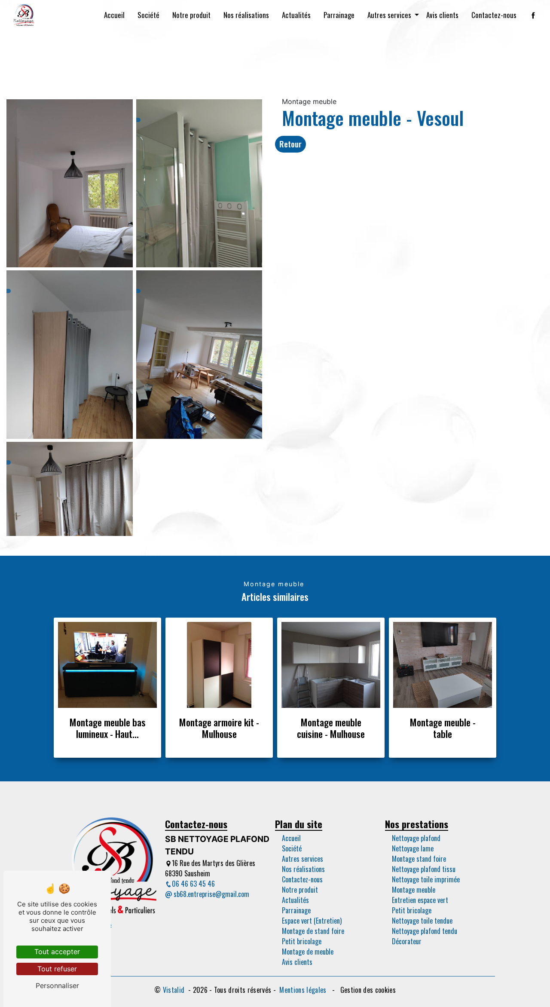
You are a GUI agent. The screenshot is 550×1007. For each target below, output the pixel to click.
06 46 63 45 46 (193, 883)
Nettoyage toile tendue (422, 920)
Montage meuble (413, 890)
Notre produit (191, 14)
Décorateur (407, 941)
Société (148, 14)
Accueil (114, 14)
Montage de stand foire (313, 931)
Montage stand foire (419, 859)
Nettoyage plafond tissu (423, 869)
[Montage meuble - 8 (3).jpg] (69, 181)
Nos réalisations (246, 14)
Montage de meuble (307, 951)
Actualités (296, 14)
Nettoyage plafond (416, 838)
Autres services (389, 14)
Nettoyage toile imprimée (426, 879)
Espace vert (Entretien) (312, 920)
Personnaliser (57, 985)
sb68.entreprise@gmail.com (210, 894)
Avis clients (442, 14)
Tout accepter (57, 951)
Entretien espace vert (420, 900)
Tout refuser (57, 968)
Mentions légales (303, 990)
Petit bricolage (301, 941)
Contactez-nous (493, 14)
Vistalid (174, 990)
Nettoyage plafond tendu (424, 931)
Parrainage (339, 14)
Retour (290, 144)
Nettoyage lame (413, 848)
